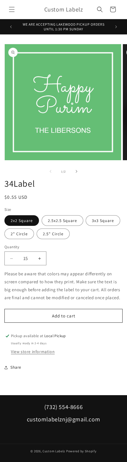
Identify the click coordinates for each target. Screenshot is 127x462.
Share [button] (15, 367)
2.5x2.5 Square (62, 220)
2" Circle (19, 233)
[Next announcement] (116, 26)
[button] (11, 9)
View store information (33, 351)
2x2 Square (22, 220)
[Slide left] (50, 171)
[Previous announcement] (10, 26)
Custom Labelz (54, 451)
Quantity (11, 246)
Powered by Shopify (81, 451)
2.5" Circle (53, 233)
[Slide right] (76, 171)
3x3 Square (103, 220)
